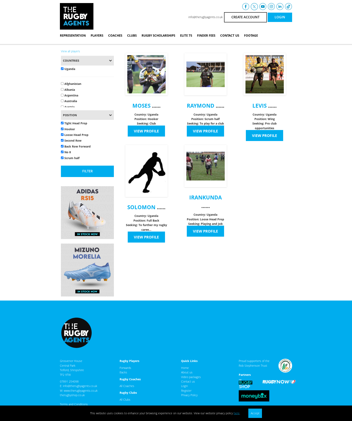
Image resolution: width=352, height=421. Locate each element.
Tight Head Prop (75, 123)
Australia (70, 101)
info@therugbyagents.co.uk (205, 17)
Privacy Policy (189, 395)
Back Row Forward (77, 146)
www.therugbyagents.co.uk (81, 391)
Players (97, 35)
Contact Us (229, 35)
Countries (71, 60)
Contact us (188, 381)
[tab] (87, 60)
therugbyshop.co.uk (72, 395)
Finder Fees (206, 35)
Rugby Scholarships (158, 35)
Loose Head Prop (76, 135)
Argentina (71, 95)
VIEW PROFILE (146, 131)
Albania (69, 90)
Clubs (132, 35)
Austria (69, 107)
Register (186, 391)
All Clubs (125, 399)
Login (184, 386)
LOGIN (280, 17)
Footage (251, 35)
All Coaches (127, 386)
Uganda (69, 69)
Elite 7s (186, 35)
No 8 (67, 152)
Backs (123, 372)
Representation (73, 35)
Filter (87, 171)
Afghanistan (72, 84)
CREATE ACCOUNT (245, 17)
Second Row (72, 140)
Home (185, 368)
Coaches (115, 35)
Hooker (69, 129)
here (237, 413)
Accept (255, 413)
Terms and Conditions (74, 404)
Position (70, 115)
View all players (70, 51)
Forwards (125, 368)
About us (186, 372)
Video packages (191, 377)
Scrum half (71, 158)
